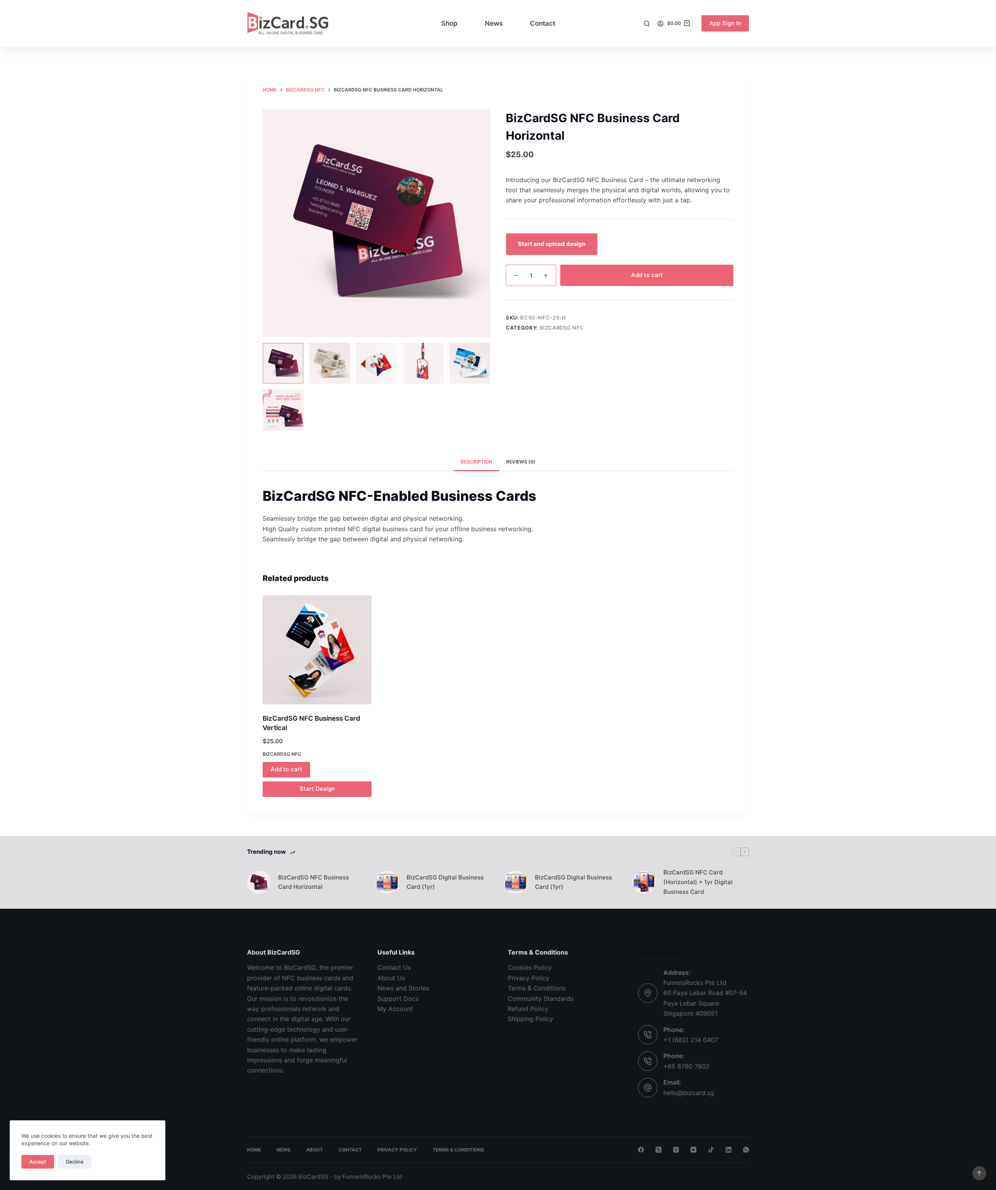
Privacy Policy (528, 978)
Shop (449, 23)
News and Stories (403, 988)
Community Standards (540, 998)
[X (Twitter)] (658, 1150)
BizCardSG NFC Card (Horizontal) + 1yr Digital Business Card (698, 882)
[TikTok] (711, 1150)
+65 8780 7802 (686, 1066)
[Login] (660, 23)
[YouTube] (693, 1150)
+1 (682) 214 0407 (690, 1040)
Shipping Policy (530, 1019)
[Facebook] (641, 1150)
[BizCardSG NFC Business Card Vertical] (317, 649)
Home (254, 1150)
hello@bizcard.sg (688, 1093)
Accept (37, 1161)
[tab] (476, 462)
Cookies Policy (530, 967)
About (314, 1150)
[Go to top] (979, 1173)
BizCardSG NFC (562, 328)
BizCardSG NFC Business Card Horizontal (313, 882)
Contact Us (394, 967)
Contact (542, 23)
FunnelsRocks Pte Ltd (372, 1176)
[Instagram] (676, 1150)
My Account (395, 1009)
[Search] (647, 23)
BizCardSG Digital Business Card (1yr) (445, 882)
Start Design (317, 788)
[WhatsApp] (746, 1150)
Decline (75, 1161)
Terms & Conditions (536, 988)
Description (476, 462)
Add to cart (647, 275)
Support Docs (398, 998)
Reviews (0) (520, 462)
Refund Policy (528, 1009)
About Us (391, 978)
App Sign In (725, 23)
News (494, 23)
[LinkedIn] (728, 1150)
